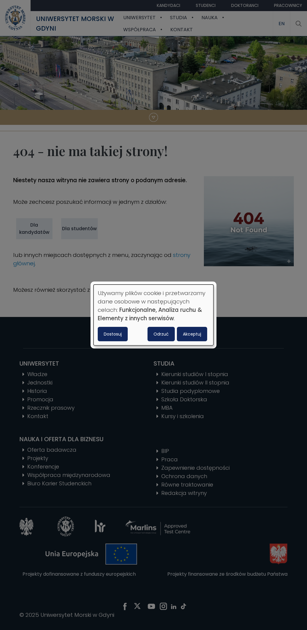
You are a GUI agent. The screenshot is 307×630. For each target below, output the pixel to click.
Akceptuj (192, 334)
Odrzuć (161, 334)
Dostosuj (113, 334)
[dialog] (153, 315)
